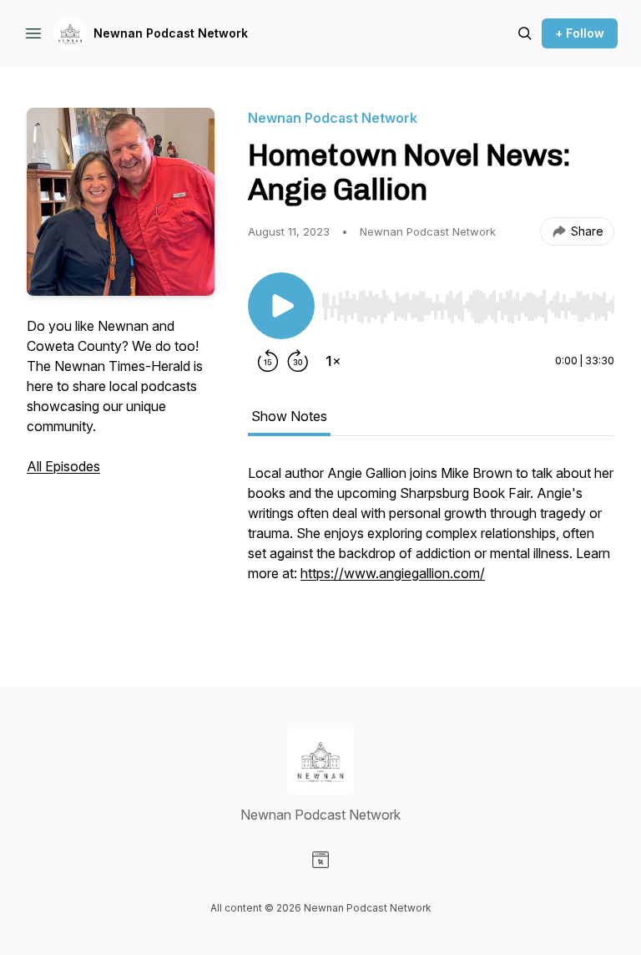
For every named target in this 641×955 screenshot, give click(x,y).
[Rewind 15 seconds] (268, 361)
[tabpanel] (431, 541)
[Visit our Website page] (320, 859)
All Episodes (63, 466)
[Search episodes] (525, 33)
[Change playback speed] (333, 361)
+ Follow (579, 33)
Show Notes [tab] (289, 416)
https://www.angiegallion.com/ (392, 573)
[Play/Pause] (281, 305)
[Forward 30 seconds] (298, 361)
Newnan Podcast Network (170, 33)
